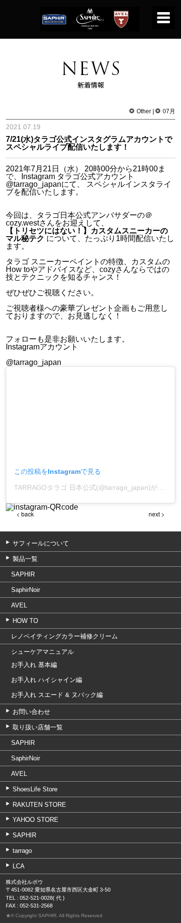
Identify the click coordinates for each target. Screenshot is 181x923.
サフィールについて (41, 543)
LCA (19, 866)
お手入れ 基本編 (34, 664)
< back (25, 514)
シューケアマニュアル (42, 651)
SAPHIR (23, 574)
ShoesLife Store (35, 789)
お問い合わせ (31, 711)
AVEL (19, 605)
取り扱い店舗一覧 (38, 727)
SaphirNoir (25, 589)
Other (144, 111)
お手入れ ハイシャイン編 (46, 679)
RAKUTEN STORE (39, 804)
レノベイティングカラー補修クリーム (64, 636)
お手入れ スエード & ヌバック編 (57, 694)
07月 (169, 111)
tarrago (22, 850)
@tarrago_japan (33, 184)
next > (157, 514)
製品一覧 (25, 558)
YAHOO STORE (35, 819)
